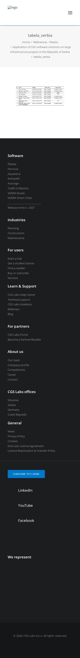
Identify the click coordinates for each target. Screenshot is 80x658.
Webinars (14, 309)
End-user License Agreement (26, 446)
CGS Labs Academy (20, 304)
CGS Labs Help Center (21, 295)
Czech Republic (17, 414)
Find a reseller (16, 268)
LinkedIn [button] (25, 490)
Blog (10, 314)
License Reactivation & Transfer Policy (31, 451)
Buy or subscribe (18, 273)
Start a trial (15, 258)
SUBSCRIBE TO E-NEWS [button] (26, 473)
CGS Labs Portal (18, 335)
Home (26, 42)
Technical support (19, 299)
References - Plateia (45, 42)
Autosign (13, 183)
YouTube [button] (25, 505)
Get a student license (21, 263)
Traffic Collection (18, 188)
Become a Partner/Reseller (24, 339)
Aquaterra (14, 174)
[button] (70, 12)
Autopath (14, 178)
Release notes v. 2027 (21, 207)
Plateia (12, 164)
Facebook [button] (26, 520)
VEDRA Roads (16, 193)
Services (13, 278)
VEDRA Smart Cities (20, 198)
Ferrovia (13, 169)
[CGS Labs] (12, 13)
